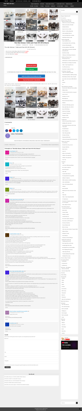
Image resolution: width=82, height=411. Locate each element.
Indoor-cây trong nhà (66, 153)
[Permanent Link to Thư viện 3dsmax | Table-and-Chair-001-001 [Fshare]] (31, 25)
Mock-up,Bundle (65, 308)
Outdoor (64, 186)
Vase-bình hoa (65, 235)
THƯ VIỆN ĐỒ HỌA (8, 3)
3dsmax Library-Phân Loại (50, 3)
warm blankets (13, 151)
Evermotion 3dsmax (69, 3)
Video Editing (47, 6)
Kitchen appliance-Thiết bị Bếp (68, 47)
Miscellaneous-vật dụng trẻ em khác (69, 62)
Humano (63, 278)
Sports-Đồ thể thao (66, 109)
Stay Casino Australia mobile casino (17, 271)
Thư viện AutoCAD (65, 304)
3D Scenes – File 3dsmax (34, 6)
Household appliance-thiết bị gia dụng (69, 74)
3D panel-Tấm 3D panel (66, 208)
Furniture (63, 161)
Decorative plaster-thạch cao (68, 218)
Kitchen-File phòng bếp (66, 45)
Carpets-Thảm (65, 212)
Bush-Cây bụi (64, 149)
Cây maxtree (42, 3)
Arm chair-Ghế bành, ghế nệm (67, 165)
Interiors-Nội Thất (65, 268)
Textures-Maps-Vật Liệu (60, 3)
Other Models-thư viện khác (67, 86)
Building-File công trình (66, 123)
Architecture (64, 119)
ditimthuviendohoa (26, 140)
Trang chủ (6, 1)
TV (62, 84)
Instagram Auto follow (11, 193)
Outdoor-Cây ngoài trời (66, 155)
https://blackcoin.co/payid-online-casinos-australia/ (14, 265)
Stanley (11, 177)
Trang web (6, 360)
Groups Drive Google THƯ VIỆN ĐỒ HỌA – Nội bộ (23, 1)
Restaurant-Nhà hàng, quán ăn (68, 104)
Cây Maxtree (12, 1)
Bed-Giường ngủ (65, 169)
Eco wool (33, 157)
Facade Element (65, 128)
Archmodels (64, 261)
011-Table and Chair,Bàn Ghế (39, 44)
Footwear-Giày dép (66, 222)
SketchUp (64, 331)
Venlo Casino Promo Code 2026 (16, 199)
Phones (63, 82)
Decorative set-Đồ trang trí (67, 220)
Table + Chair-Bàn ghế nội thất (68, 196)
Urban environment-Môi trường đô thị (69, 139)
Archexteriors (64, 263)
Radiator (64, 102)
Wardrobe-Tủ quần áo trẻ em (67, 69)
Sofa (63, 192)
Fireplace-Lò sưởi (65, 96)
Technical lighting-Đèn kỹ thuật (68, 253)
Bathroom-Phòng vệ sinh (66, 21)
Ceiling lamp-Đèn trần (66, 241)
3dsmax (63, 322)
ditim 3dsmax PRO (19, 140)
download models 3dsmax (33, 140)
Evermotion (64, 288)
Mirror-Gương (65, 227)
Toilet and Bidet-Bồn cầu (67, 33)
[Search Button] (78, 1)
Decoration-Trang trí (66, 206)
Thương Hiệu (53, 6)
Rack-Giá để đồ (65, 188)
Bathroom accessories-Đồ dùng (68, 22)
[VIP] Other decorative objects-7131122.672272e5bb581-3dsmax (16, 384)
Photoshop (64, 326)
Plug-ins (63, 320)
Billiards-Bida (65, 90)
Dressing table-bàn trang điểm (68, 175)
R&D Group (64, 290)
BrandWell (18, 182)
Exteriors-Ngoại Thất (66, 270)
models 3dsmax (40, 140)
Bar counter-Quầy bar (66, 167)
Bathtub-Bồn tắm (65, 26)
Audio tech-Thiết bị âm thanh (67, 72)
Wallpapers (64, 310)
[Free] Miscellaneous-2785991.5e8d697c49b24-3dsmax (15, 376)
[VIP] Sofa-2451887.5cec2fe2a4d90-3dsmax (12, 378)
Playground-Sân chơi (66, 137)
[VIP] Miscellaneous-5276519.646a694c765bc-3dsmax (14, 380)
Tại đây (27, 51)
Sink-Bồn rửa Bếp (65, 52)
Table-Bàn (64, 194)
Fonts (63, 317)
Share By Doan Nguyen (66, 299)
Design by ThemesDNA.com (41, 409)
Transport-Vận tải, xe (66, 113)
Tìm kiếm (63, 10)
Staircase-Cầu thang (66, 111)
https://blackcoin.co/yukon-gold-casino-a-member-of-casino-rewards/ (18, 305)
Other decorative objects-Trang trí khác (70, 229)
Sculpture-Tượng (65, 233)
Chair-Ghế (64, 171)
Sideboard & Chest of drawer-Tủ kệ (69, 190)
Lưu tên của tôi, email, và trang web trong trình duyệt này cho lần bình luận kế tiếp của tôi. (22, 365)
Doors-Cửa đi (64, 94)
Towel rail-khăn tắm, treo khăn (68, 35)
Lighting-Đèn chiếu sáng (66, 239)
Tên (5, 352)
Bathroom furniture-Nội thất (67, 24)
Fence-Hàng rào (65, 130)
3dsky (47, 44)
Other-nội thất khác (66, 182)
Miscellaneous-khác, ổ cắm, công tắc (69, 76)
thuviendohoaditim (46, 140)
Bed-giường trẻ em (66, 58)
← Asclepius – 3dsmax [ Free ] (9, 144)
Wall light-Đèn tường (66, 255)
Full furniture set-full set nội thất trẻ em (70, 60)
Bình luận (7, 338)
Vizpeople (64, 292)
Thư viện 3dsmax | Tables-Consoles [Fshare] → (50, 144)
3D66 (63, 282)
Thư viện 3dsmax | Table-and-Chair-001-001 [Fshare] (31, 43)
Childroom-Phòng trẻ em (66, 57)
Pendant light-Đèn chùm (67, 245)
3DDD (45, 44)
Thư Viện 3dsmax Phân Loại (36, 1)
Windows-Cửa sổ (65, 117)
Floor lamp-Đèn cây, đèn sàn (67, 243)
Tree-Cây (64, 159)
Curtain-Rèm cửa (65, 216)
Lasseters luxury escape (14, 233)
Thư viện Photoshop (65, 306)
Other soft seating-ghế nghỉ (67, 184)
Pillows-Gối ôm (65, 231)
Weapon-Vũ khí (65, 115)
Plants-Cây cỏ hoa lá (65, 141)
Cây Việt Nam (64, 142)
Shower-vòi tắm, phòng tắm (67, 31)
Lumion (63, 333)
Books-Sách (64, 210)
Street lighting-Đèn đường (67, 249)
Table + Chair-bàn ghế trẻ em (67, 64)
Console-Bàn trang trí (66, 173)
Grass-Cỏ (64, 151)
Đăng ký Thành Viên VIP (35, 3)
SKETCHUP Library (60, 6)
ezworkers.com (13, 323)
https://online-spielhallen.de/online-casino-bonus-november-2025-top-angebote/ (20, 228)
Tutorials (42, 6)
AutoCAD (63, 324)
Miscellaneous (65, 98)
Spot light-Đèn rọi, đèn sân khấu (68, 247)
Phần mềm (72, 6)
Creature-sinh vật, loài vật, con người (69, 92)
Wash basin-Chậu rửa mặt (67, 37)
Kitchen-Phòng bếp (65, 39)
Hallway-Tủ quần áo (66, 177)
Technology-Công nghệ (66, 71)
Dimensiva (64, 297)
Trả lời (6, 159)
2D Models (66, 6)
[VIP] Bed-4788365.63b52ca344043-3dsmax (12, 382)
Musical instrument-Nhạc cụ (67, 100)
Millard (11, 188)
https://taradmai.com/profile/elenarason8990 (18, 311)
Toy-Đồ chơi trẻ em (66, 66)
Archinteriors (64, 265)
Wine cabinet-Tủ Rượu (66, 204)
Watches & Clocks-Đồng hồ (67, 237)
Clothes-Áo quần (65, 214)
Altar (63, 163)
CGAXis (63, 286)
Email (5, 356)
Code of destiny (8, 171)
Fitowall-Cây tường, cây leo (67, 144)
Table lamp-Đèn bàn (66, 251)
